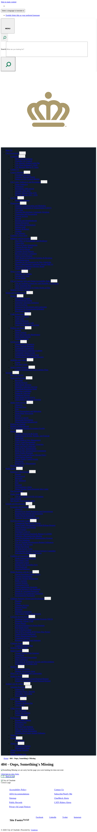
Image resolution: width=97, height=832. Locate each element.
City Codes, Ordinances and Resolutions (25, 182)
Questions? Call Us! (22, 532)
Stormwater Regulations (24, 420)
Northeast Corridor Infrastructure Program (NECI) (34, 619)
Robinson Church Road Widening (28, 640)
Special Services (21, 383)
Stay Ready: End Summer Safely (22, 501)
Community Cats (21, 715)
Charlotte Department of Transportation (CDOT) (33, 208)
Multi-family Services (23, 385)
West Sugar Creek (22, 560)
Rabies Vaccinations (22, 713)
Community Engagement (24, 348)
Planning (18, 601)
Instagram (77, 817)
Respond (18, 485)
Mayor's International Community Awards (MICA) (34, 264)
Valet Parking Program (23, 457)
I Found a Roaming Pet (24, 703)
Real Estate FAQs (22, 628)
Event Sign (19, 438)
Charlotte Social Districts (24, 251)
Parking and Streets (17, 328)
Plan (16, 483)
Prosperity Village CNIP (24, 621)
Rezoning (18, 609)
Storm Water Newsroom (24, 413)
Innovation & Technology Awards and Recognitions (34, 662)
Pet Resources (15, 718)
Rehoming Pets (20, 722)
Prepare (18, 474)
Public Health (15, 494)
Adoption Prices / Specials (25, 692)
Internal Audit (20, 227)
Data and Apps (20, 407)
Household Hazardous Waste (26, 389)
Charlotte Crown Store (18, 236)
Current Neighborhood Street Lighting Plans (31, 370)
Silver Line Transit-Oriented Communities (26, 673)
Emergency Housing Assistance (27, 303)
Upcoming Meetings (22, 175)
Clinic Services (16, 708)
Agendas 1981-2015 (22, 191)
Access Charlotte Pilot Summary (27, 653)
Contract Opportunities (23, 576)
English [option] (23, 15)
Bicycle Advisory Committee (26, 254)
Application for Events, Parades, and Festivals (32, 436)
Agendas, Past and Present (25, 177)
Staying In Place (21, 305)
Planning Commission (23, 612)
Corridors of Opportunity (19, 556)
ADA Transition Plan (23, 286)
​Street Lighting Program (19, 367)
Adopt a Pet (19, 689)
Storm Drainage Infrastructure (26, 422)
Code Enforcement (17, 314)
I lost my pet (19, 705)
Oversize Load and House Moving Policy (30, 455)
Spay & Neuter (20, 711)
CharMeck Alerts (61, 798)
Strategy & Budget (22, 229)
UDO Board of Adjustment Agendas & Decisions (33, 258)
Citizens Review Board (24, 247)
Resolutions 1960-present (24, 189)
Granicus (34, 830)
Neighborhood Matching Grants (27, 355)
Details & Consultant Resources (27, 591)
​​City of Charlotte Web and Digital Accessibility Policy (30, 281)
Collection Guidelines (23, 391)
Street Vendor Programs (24, 453)
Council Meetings (17, 172)
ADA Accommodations (19, 794)
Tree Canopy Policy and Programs (28, 614)
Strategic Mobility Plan (19, 648)
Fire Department (16, 491)
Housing (13, 296)
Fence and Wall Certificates (25, 446)
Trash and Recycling (18, 378)
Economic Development (19, 507)
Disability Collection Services (26, 387)
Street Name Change (23, 337)
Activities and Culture (18, 360)
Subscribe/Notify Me (63, 794)
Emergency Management (19, 472)
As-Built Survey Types (23, 549)
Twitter (65, 817)
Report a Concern (21, 418)
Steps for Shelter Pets (18, 754)
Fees (17, 409)
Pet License (19, 725)
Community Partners (23, 746)
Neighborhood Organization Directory (29, 357)
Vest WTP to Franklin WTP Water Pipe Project (32, 632)
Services (9, 373)
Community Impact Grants (25, 353)
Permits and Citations (23, 720)
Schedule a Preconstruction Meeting (28, 536)
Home (6, 758)
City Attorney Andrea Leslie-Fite (27, 163)
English (23, 6)
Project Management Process (26, 636)
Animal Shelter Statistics (19, 750)
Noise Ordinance (21, 184)
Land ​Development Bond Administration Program (34, 538)
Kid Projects (19, 741)
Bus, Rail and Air (16, 375)
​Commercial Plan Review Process (27, 523)
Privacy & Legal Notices (20, 806)
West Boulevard (21, 567)
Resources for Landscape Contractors (29, 594)
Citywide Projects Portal (19, 617)
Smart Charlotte (16, 651)
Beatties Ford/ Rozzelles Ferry (26, 565)
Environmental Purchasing (25, 596)
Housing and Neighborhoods (26, 221)
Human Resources (22, 223)
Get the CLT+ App (22, 276)
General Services (21, 216)
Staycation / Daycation (23, 694)
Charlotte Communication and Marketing (30, 206)
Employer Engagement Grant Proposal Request (33, 681)
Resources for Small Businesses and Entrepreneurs (34, 511)
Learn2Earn (19, 655)
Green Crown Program (23, 256)
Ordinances (19, 187)
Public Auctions (21, 581)
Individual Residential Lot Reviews (28, 553)
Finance (18, 218)
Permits (13, 431)
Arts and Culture (21, 364)
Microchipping (20, 701)
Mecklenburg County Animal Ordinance (30, 733)
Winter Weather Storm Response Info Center (31, 489)
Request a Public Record (19, 426)
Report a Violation (22, 316)
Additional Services (22, 395)
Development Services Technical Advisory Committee (35, 551)
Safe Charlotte (15, 499)
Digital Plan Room (22, 547)
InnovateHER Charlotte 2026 (26, 664)
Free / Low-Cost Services (24, 729)
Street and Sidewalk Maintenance (27, 335)
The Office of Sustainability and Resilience (31, 241)
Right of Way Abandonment (25, 449)
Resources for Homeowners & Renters (29, 309)
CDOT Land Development (25, 442)
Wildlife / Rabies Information (26, 731)
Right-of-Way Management (25, 464)
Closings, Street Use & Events (26, 434)
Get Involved (15, 342)
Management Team (22, 748)
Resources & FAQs (22, 669)
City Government (12, 153)
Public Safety (11, 469)
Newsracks (19, 461)
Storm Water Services (18, 403)
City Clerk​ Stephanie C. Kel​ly (26, 165)
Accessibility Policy (17, 789)
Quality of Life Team (23, 269)
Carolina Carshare (22, 339)
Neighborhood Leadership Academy (28, 351)
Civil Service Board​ (22, 249)
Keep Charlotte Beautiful (24, 346)
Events (17, 362)
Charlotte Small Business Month (27, 518)
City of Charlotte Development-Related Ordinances (34, 542)
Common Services (22, 605)
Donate (13, 738)
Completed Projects (22, 638)
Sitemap (12, 798)
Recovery (18, 478)
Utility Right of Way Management (28, 440)
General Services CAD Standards (27, 589)
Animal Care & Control (14, 684)
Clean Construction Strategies (26, 587)
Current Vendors (21, 583)
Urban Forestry (20, 530)
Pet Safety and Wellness (24, 727)
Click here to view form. (10, 774)
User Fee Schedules (22, 540)
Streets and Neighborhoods (16, 293)
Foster (12, 752)
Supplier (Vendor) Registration (26, 579)
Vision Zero (19, 243)
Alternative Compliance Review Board (29, 266)
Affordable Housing (22, 298)
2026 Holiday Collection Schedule (28, 400)
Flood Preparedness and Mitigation (28, 411)
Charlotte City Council (23, 161)
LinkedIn (52, 817)
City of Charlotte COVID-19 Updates (29, 497)
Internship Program (22, 200)
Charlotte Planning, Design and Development (27, 599)
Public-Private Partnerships (25, 516)
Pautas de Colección (22, 393)
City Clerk (19, 210)
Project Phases (20, 623)
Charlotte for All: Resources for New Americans (33, 262)
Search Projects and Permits (25, 527)
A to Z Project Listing (23, 630)
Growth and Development (15, 504)
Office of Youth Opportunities (26, 245)
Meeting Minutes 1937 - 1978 (26, 195)
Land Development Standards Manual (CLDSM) (33, 534)
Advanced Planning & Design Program (29, 625)
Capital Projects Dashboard (25, 634)
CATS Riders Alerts (62, 802)
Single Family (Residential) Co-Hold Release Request (35, 525)
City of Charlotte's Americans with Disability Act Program (37, 283)
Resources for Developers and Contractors (31, 307)
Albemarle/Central (22, 563)
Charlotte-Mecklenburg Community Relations (32, 212)
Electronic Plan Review (24, 544)
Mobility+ (14, 667)
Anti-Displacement (22, 260)
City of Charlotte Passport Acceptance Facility (27, 428)
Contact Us (14, 169)
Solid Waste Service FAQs (25, 397)
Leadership (14, 156)
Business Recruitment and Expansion (29, 514)
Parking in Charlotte (17, 424)
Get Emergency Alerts (23, 487)
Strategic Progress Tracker (20, 290)
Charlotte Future (16, 643)
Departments (15, 203)
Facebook (39, 817)
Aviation (18, 231)
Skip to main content (8, 2)
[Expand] (22, 153)
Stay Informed (20, 481)
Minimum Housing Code (24, 323)
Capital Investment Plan (24, 646)
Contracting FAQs (22, 585)
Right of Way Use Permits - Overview (29, 444)
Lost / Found (15, 699)
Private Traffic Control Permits (26, 459)
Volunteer (14, 735)
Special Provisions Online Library (27, 574)
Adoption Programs (17, 687)
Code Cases (19, 319)
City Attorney (20, 233)
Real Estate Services (22, 311)
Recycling (19, 380)
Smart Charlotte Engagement (26, 657)
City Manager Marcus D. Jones (26, 167)
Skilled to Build (16, 676)
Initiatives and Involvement (20, 238)
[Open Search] (4, 38)
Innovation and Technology (25, 225)
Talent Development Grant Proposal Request (31, 679)
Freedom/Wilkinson (22, 569)
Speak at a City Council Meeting (27, 179)
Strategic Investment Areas (25, 671)
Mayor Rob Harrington (23, 159)
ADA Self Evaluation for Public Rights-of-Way (33, 288)
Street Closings (20, 332)
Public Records (15, 802)
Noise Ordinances (22, 321)
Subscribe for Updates (23, 274)
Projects (18, 416)
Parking (18, 330)
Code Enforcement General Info (27, 325)
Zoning (18, 603)
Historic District (21, 607)
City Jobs (13, 198)
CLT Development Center (20, 521)
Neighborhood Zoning (23, 301)
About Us (18, 405)
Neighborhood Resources (24, 344)
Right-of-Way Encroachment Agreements (30, 451)
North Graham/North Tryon (25, 558)
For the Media (20, 278)
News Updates (15, 272)
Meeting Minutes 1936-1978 (25, 193)
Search (3, 49)
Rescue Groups (21, 696)
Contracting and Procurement (26, 214)
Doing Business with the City (21, 572)
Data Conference (21, 660)
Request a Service (17, 466)
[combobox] (13, 10)
